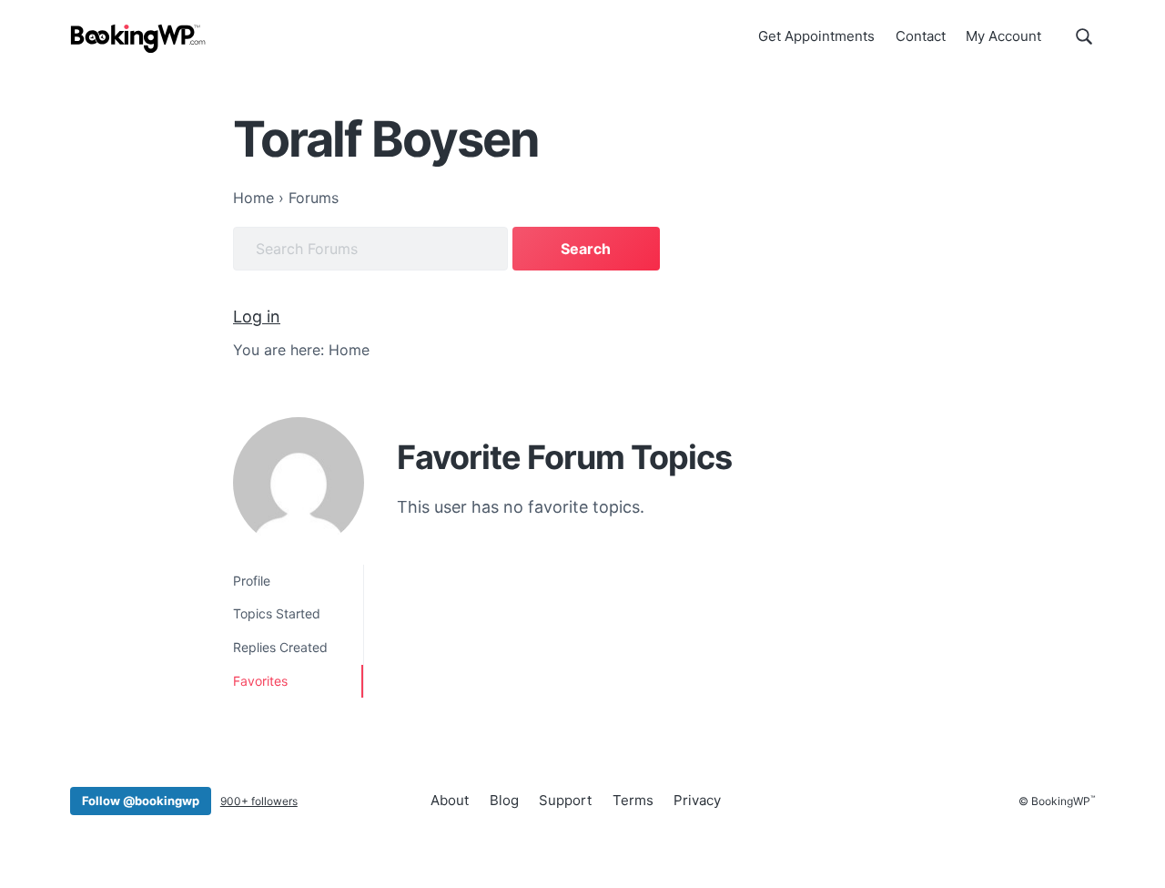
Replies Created (280, 647)
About (450, 800)
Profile (251, 580)
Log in (256, 316)
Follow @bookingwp (140, 800)
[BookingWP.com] (138, 39)
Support (565, 800)
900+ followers (259, 801)
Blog (504, 800)
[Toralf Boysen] (298, 482)
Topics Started (276, 613)
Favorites (260, 681)
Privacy (697, 800)
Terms (633, 800)
